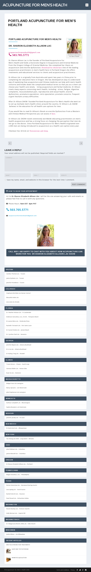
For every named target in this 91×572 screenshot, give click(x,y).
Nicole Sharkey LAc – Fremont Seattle (18, 509)
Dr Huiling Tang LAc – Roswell (15, 353)
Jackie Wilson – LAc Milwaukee (15, 534)
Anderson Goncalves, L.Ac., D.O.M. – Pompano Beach (22, 317)
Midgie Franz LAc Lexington (14, 383)
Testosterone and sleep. (39, 131)
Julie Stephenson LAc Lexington (16, 392)
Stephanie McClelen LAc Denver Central (18, 293)
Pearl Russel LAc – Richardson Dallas (17, 498)
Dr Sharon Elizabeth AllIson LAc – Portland (19, 464)
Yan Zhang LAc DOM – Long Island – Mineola (20, 439)
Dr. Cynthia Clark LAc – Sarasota (16, 334)
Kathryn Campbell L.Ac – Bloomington (18, 403)
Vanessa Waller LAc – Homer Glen (16, 368)
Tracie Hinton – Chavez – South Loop (17, 364)
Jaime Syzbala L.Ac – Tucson (15, 278)
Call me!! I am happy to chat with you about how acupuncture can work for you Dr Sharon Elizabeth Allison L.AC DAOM (45, 252)
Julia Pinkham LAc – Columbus (15, 449)
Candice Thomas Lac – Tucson (15, 274)
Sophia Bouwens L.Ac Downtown (16, 407)
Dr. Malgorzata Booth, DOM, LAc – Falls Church (20, 524)
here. (54, 114)
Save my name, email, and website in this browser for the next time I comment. (41, 180)
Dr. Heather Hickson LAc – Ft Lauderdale (18, 312)
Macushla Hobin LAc (12, 297)
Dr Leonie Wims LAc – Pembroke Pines (17, 321)
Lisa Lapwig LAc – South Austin (15, 489)
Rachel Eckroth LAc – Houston (15, 494)
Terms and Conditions (62, 570)
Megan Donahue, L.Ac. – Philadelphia (17, 474)
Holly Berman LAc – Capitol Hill (15, 513)
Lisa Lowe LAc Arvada (12, 302)
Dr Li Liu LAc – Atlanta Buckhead (16, 349)
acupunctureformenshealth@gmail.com (24, 52)
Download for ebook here (52, 68)
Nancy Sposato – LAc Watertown (16, 388)
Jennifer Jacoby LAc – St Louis (15, 417)
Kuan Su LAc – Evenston (13, 373)
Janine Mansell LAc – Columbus (15, 453)
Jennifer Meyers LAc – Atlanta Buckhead (18, 345)
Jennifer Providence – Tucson (15, 282)
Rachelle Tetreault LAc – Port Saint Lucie (18, 325)
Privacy (73, 570)
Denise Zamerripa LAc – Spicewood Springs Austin (21, 485)
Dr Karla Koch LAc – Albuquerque (16, 428)
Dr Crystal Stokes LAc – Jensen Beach (17, 330)
